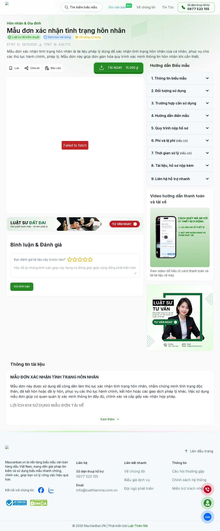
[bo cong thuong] (16, 503)
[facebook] (41, 490)
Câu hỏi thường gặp (188, 471)
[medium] (51, 490)
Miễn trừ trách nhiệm (189, 488)
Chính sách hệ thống (189, 480)
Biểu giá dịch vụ (137, 480)
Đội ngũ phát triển (138, 488)
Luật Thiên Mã (138, 526)
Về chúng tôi (134, 471)
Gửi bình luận (22, 286)
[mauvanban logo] (24, 7)
